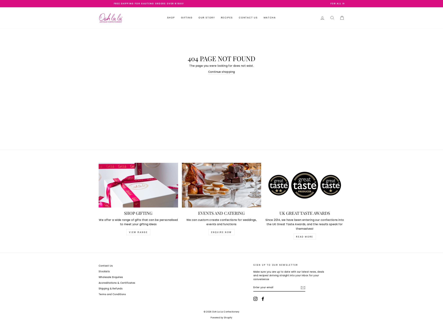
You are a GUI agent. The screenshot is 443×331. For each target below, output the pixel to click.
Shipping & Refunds (111, 288)
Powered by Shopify (221, 317)
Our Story (206, 17)
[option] (221, 4)
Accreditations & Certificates (117, 283)
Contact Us (248, 17)
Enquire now (221, 232)
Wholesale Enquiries (111, 277)
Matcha (270, 17)
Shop (171, 17)
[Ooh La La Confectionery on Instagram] (255, 299)
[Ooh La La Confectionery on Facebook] (263, 299)
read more (304, 236)
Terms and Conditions (112, 294)
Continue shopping (221, 72)
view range (138, 232)
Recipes (227, 17)
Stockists (104, 271)
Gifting (186, 17)
